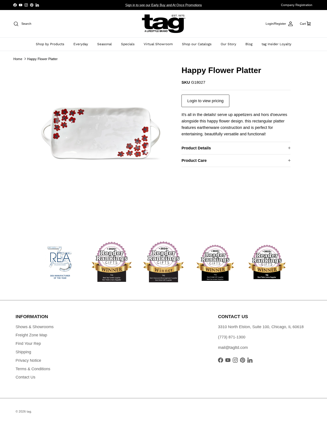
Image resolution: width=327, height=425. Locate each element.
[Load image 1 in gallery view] (104, 133)
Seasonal (104, 44)
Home (17, 59)
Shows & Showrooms (35, 327)
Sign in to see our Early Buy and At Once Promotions (163, 5)
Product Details (196, 148)
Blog (248, 44)
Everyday (80, 44)
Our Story (228, 44)
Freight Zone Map (31, 335)
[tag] (163, 23)
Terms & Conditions (33, 369)
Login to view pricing (205, 101)
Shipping (23, 352)
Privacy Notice (28, 360)
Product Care (194, 160)
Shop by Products (50, 44)
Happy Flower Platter (42, 59)
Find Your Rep (28, 343)
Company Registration (296, 5)
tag (29, 411)
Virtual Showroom (158, 44)
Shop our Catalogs (197, 44)
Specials (128, 44)
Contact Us (25, 377)
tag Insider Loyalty (276, 44)
